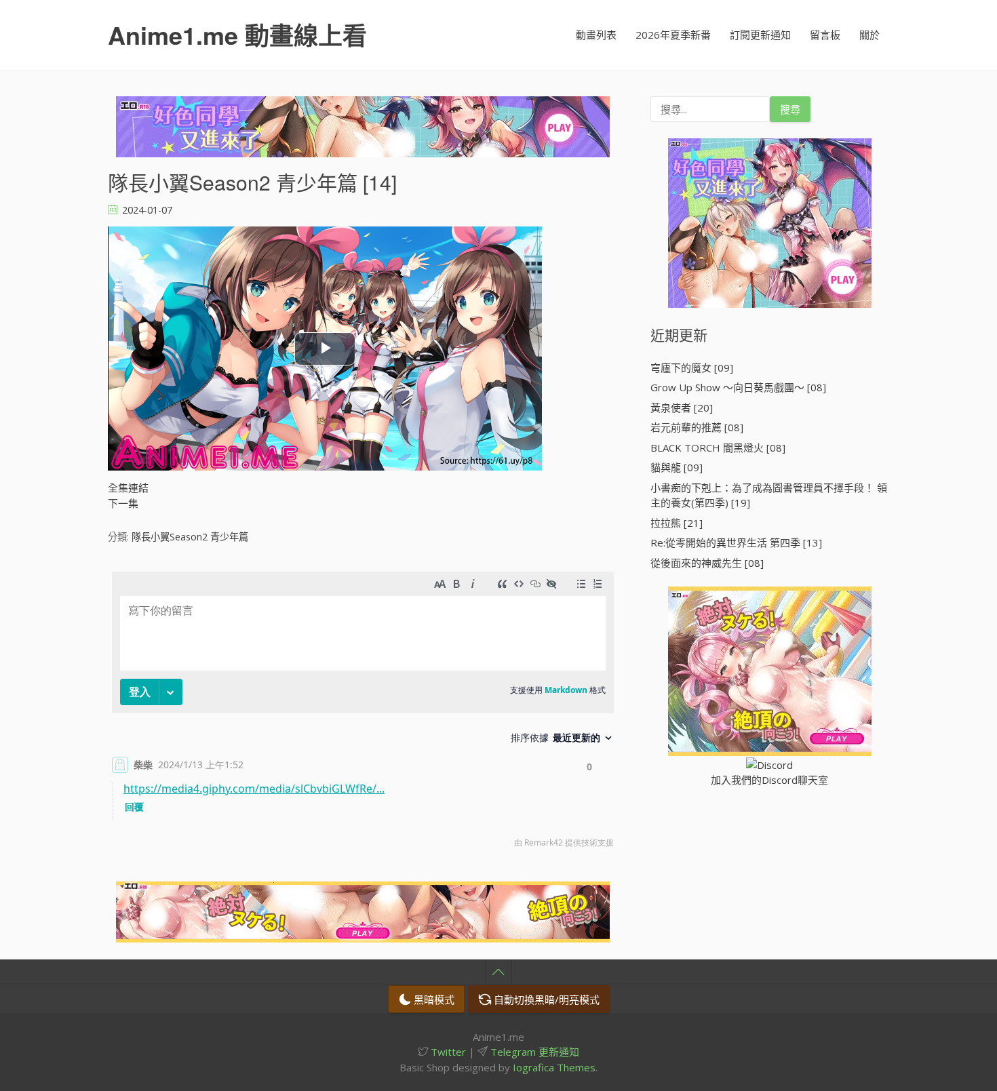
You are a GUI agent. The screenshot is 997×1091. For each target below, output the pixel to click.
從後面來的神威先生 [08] (707, 563)
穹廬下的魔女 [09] (691, 367)
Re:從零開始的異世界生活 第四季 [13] (736, 542)
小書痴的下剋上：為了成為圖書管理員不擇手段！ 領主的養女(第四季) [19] (768, 495)
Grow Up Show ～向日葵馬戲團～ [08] (738, 387)
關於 (869, 34)
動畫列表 (596, 34)
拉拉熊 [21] (676, 523)
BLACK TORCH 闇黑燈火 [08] (717, 447)
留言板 (825, 34)
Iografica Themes (554, 1067)
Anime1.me (237, 34)
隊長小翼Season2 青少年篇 (190, 536)
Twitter (447, 1051)
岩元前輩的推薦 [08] (696, 427)
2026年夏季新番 (673, 34)
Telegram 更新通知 (533, 1051)
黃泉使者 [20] (681, 407)
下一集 (123, 503)
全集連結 (128, 487)
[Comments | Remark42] (363, 713)
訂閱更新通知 (760, 34)
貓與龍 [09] (676, 467)
